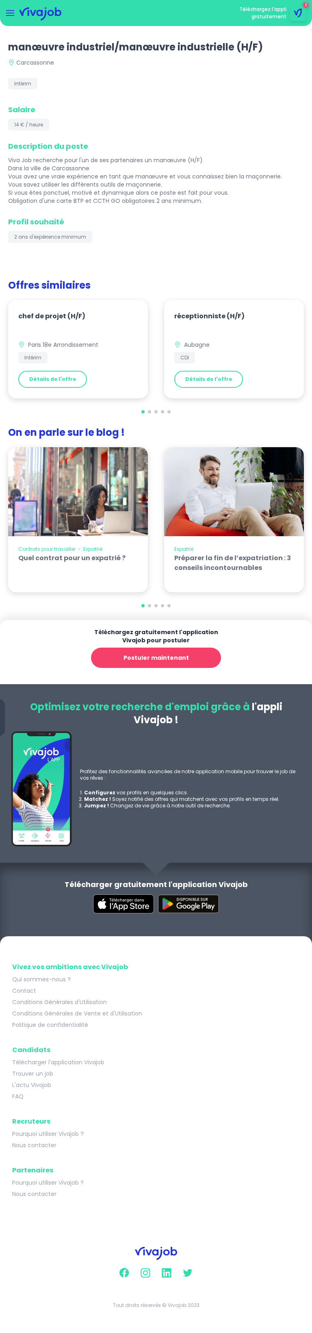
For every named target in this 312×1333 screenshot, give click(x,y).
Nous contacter (34, 1145)
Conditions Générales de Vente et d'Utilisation (77, 1013)
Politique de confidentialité (50, 1025)
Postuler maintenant (156, 658)
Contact (24, 991)
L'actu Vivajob (31, 1085)
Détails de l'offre (52, 379)
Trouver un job (32, 1074)
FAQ (18, 1096)
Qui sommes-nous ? (41, 979)
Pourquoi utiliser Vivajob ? (48, 1134)
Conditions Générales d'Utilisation (59, 1002)
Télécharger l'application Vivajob (58, 1062)
